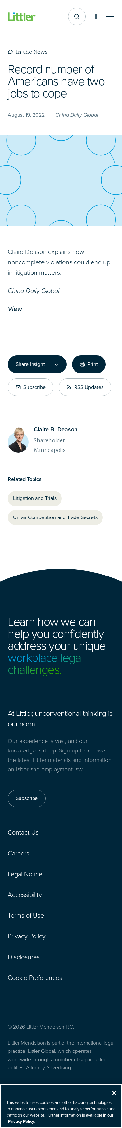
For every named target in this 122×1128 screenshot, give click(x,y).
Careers (18, 853)
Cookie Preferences (35, 977)
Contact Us (23, 832)
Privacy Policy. (21, 1121)
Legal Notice (25, 873)
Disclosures (24, 956)
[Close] (114, 1093)
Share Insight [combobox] (30, 364)
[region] (61, 1106)
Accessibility (25, 894)
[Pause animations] (96, 16)
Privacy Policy (27, 936)
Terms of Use (26, 915)
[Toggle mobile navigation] (110, 17)
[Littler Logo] (22, 16)
